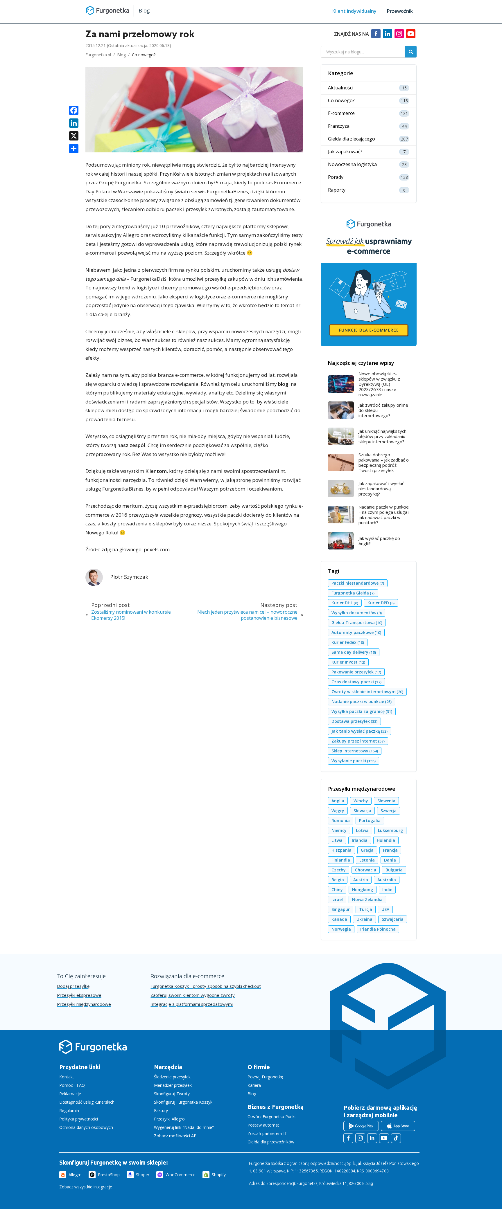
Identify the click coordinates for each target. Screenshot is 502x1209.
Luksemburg (390, 830)
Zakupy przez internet (358, 741)
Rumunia (340, 820)
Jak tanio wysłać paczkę (359, 731)
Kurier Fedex (347, 642)
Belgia (337, 879)
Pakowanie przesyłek (356, 672)
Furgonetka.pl (98, 54)
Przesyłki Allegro (169, 1119)
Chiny (337, 889)
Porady (335, 177)
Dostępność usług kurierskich (86, 1102)
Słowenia (386, 800)
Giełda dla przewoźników (271, 1142)
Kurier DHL (344, 603)
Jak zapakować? (345, 152)
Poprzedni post (110, 604)
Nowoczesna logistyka (352, 164)
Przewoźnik (400, 11)
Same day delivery (353, 652)
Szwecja (389, 810)
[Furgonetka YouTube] (384, 1138)
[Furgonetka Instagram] (360, 1138)
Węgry (337, 810)
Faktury (161, 1110)
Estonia (367, 860)
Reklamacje (70, 1093)
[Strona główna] (93, 1053)
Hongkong (362, 889)
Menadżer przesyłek (173, 1085)
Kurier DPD (381, 603)
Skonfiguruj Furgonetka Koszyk (183, 1102)
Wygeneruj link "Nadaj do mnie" (184, 1127)
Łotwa (362, 830)
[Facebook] (376, 36)
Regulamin (69, 1110)
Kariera (254, 1085)
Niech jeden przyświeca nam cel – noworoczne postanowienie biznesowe (247, 615)
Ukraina (364, 919)
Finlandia (340, 860)
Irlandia (359, 840)
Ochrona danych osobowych (86, 1127)
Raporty (336, 190)
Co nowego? (143, 54)
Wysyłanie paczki (353, 760)
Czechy (338, 870)
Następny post (278, 604)
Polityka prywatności (78, 1119)
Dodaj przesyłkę (73, 986)
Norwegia (341, 929)
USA (385, 909)
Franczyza (338, 126)
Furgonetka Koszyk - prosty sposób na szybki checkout (205, 986)
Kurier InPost (348, 662)
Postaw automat (263, 1125)
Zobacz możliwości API (176, 1135)
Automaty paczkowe (356, 632)
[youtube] (410, 36)
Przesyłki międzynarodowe (84, 1004)
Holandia (386, 840)
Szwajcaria (393, 919)
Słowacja (362, 810)
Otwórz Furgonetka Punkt (272, 1116)
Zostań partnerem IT (267, 1133)
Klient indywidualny (354, 11)
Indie (387, 889)
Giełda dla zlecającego (351, 139)
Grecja (367, 850)
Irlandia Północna (378, 929)
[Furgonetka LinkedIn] (372, 1138)
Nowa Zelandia (367, 899)
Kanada (339, 919)
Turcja (365, 909)
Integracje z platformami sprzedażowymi (191, 1004)
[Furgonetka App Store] (398, 1126)
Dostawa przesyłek (354, 721)
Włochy (361, 800)
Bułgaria (394, 870)
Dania (390, 860)
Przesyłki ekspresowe (79, 995)
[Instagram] (399, 36)
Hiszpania (341, 850)
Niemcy (339, 830)
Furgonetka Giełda (352, 593)
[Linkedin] (387, 36)
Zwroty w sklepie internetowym (367, 691)
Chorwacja (365, 870)
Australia (386, 879)
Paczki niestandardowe (357, 583)
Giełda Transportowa (356, 622)
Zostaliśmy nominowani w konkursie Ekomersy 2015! (131, 615)
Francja (390, 850)
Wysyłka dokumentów (356, 612)
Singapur (340, 909)
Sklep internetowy (354, 751)
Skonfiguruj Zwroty (172, 1093)
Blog (144, 10)
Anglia (337, 800)
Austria (360, 879)
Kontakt (66, 1077)
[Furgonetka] (107, 10)
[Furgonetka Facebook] (348, 1138)
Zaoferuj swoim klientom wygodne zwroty (192, 995)
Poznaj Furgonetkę (265, 1077)
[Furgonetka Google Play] (361, 1126)
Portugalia (370, 820)
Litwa (337, 840)
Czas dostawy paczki (356, 681)
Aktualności (340, 88)
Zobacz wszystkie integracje (85, 1187)
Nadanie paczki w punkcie (361, 701)
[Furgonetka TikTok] (396, 1138)
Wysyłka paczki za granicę (361, 711)
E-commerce (341, 113)
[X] (74, 136)
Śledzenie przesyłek (172, 1077)
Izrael (337, 899)
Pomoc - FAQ (72, 1085)
